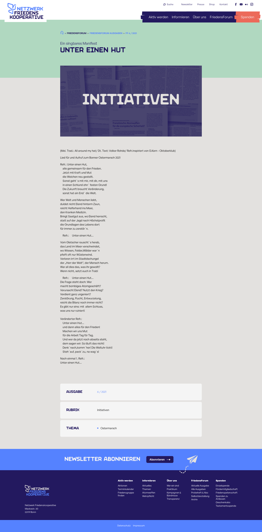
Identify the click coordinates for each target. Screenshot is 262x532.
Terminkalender (126, 489)
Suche (170, 4)
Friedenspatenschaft (226, 492)
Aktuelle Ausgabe (200, 485)
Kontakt (224, 4)
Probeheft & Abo (199, 492)
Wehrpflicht (148, 496)
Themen (146, 489)
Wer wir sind (173, 485)
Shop (212, 4)
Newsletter (186, 4)
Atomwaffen (148, 492)
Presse (200, 4)
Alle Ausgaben (198, 489)
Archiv (194, 499)
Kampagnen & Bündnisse (174, 494)
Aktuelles (147, 485)
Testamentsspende (226, 506)
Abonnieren (157, 459)
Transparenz (173, 499)
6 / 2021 (101, 391)
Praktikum (172, 489)
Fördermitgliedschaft (227, 489)
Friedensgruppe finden (126, 494)
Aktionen (122, 485)
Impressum (139, 525)
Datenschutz (124, 525)
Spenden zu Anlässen (222, 497)
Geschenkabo (223, 502)
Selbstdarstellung (200, 496)
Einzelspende (222, 485)
